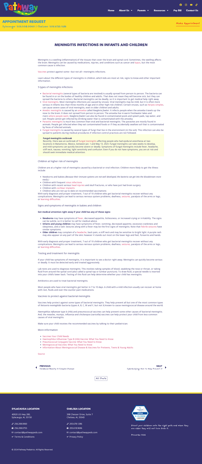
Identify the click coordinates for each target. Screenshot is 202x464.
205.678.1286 (57, 26)
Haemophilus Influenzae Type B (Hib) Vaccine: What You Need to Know (78, 339)
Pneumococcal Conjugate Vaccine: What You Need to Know (72, 341)
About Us (124, 10)
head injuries (78, 185)
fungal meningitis (88, 141)
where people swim (59, 116)
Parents (141, 10)
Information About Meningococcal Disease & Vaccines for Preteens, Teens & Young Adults (88, 347)
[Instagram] (186, 4)
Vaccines (42, 71)
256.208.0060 (26, 26)
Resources (159, 10)
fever (80, 218)
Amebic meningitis (52, 110)
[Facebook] (180, 4)
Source (41, 353)
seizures (126, 196)
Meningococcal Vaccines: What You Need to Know (67, 344)
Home (111, 10)
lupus (137, 62)
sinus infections (74, 182)
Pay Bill (177, 10)
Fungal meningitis (52, 130)
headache (82, 232)
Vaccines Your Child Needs (56, 336)
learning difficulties (50, 199)
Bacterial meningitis (53, 93)
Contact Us (192, 10)
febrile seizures (149, 226)
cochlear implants (66, 188)
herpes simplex (155, 104)
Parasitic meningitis (53, 121)
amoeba (82, 110)
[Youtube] (191, 4)
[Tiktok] (196, 4)
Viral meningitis (50, 101)
